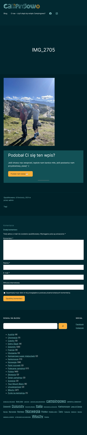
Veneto (79, 412)
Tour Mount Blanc (16, 384)
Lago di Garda (76, 407)
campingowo (56, 401)
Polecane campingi (16, 368)
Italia (39, 406)
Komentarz (8, 238)
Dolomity (12, 347)
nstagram (80, 328)
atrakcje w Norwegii (9, 401)
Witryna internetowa (11, 283)
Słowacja (12, 374)
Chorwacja (12, 338)
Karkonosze (13, 359)
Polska (11, 371)
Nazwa (6, 263)
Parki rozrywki (14, 365)
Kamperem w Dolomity (50, 407)
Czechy (11, 341)
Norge (5, 412)
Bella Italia (19, 401)
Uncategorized (14, 387)
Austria (11, 334)
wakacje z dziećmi (8, 417)
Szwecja (11, 381)
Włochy (11, 390)
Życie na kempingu (16, 393)
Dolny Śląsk (13, 344)
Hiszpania (12, 353)
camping (26, 401)
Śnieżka (46, 417)
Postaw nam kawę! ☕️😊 (20, 174)
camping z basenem (74, 401)
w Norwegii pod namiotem (23, 417)
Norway (20, 411)
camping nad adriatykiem (37, 401)
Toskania (67, 412)
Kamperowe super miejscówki (21, 356)
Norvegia (12, 412)
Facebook (80, 324)
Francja (11, 350)
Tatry (60, 411)
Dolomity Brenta (30, 407)
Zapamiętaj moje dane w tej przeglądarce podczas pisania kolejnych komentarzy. (38, 293)
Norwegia (12, 362)
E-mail (6, 273)
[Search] (63, 326)
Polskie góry (53, 412)
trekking (73, 412)
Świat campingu (15, 378)
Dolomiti (7, 406)
